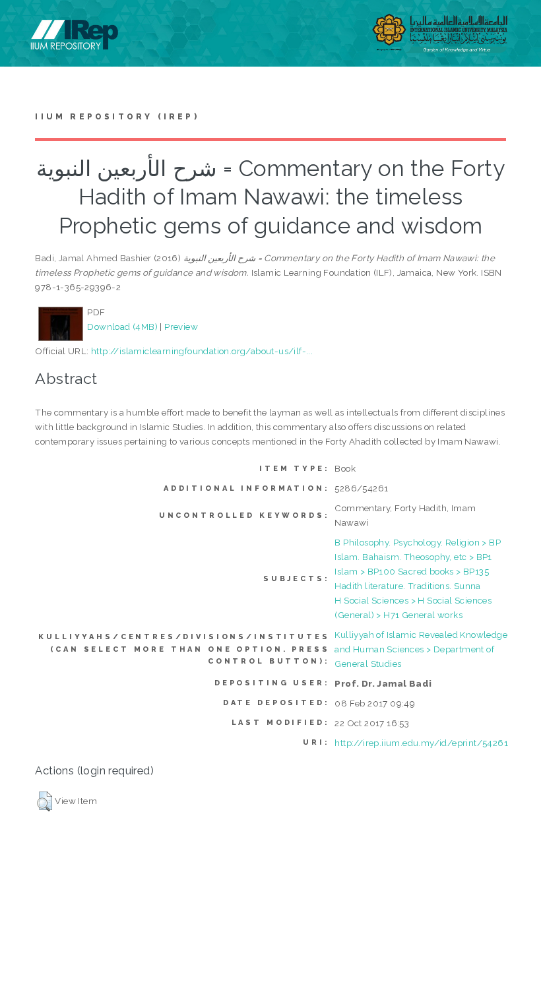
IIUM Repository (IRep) (117, 116)
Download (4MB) (122, 326)
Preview (181, 326)
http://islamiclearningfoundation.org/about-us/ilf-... (202, 351)
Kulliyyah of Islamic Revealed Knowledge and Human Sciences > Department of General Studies (420, 649)
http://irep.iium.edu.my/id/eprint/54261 (421, 742)
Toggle (24, 24)
